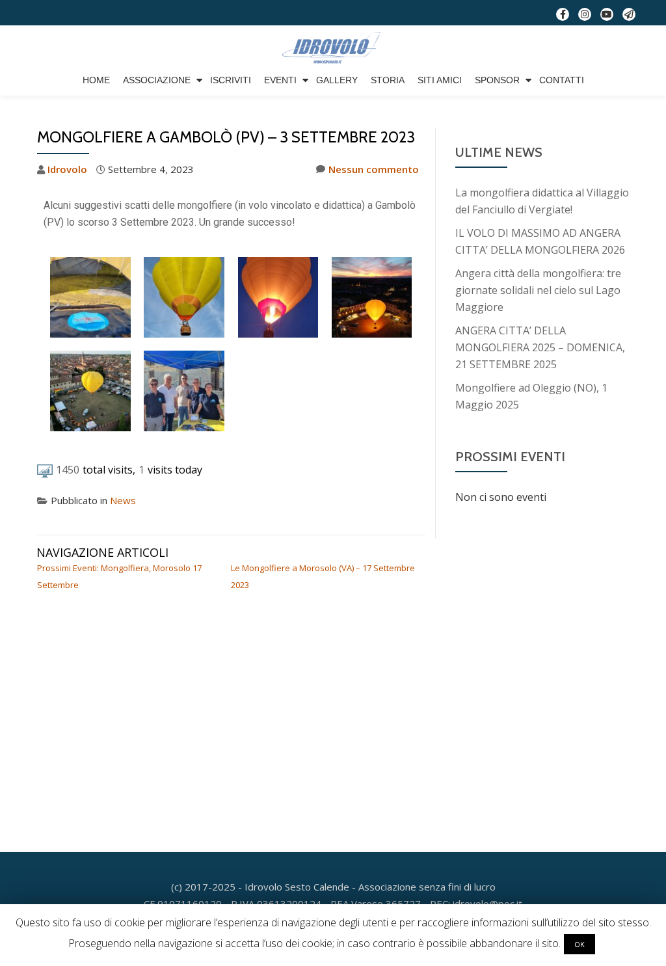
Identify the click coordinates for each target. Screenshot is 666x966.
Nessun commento (373, 169)
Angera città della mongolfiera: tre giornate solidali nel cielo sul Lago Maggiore (538, 290)
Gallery (337, 80)
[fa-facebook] (562, 16)
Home (96, 80)
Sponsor (497, 80)
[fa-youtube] (606, 16)
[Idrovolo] (332, 48)
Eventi (280, 80)
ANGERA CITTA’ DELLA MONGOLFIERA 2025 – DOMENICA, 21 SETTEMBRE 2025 (540, 347)
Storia (388, 80)
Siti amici (440, 80)
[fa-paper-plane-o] (628, 16)
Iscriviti (230, 80)
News (123, 500)
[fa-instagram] (584, 16)
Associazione (157, 80)
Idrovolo (67, 169)
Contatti (561, 80)
